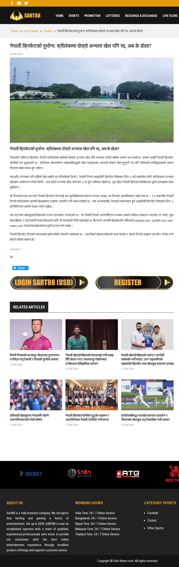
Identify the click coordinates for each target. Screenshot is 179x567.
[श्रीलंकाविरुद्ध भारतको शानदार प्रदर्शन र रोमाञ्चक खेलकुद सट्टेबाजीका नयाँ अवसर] (147, 394)
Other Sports (155, 528)
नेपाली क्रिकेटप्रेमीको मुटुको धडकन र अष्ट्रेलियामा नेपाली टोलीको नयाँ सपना (87, 418)
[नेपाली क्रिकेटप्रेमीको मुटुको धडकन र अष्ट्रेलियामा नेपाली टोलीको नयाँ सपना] (91, 394)
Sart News (25, 15)
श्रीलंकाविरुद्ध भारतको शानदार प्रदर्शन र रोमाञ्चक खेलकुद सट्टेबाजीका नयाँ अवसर (145, 418)
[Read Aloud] (11, 249)
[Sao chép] (15, 249)
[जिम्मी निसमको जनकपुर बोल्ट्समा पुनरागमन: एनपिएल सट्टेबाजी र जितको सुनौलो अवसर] (36, 334)
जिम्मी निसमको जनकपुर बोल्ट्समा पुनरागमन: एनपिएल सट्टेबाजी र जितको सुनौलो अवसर (35, 357)
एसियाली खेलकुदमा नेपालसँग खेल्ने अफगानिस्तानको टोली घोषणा (29, 418)
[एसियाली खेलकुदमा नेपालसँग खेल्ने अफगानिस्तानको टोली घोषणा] (36, 394)
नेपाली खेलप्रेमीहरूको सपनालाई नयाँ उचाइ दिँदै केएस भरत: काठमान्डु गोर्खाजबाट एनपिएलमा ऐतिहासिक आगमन (89, 359)
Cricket (152, 520)
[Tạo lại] (18, 249)
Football (152, 513)
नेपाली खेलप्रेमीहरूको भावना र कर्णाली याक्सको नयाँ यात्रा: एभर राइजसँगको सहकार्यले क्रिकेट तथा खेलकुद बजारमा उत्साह (147, 359)
